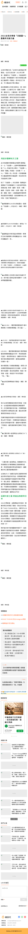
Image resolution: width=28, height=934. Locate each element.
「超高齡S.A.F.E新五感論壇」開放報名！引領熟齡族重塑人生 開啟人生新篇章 (19, 811)
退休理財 (5, 6)
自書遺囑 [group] (17, 12)
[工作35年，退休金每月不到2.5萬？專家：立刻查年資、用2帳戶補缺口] (6, 866)
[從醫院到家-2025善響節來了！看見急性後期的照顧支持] (6, 784)
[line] (22, 916)
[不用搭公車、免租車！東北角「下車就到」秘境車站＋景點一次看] (6, 838)
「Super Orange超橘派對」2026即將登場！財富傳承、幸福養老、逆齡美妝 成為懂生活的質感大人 (19, 755)
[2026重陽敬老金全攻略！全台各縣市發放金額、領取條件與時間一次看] (6, 829)
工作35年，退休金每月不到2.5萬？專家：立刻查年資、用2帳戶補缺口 (19, 866)
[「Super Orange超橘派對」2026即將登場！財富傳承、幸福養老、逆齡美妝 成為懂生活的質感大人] (6, 756)
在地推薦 (20, 6)
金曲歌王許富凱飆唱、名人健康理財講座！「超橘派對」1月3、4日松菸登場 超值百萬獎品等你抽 (19, 746)
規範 (2, 899)
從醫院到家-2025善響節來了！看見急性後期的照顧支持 (19, 783)
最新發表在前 (22, 906)
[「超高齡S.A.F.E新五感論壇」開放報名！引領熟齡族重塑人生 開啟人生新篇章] (6, 812)
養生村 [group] (3, 12)
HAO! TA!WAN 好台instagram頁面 (14, 619)
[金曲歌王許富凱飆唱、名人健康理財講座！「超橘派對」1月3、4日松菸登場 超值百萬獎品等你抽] (6, 747)
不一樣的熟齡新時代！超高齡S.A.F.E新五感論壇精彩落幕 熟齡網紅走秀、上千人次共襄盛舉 (19, 802)
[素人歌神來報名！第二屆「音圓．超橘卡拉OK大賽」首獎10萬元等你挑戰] (6, 775)
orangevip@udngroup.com (14, 920)
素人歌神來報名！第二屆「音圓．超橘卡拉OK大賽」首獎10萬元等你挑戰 (19, 774)
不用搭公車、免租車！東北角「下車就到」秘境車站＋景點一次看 (19, 838)
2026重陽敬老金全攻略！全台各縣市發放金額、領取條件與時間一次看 (19, 829)
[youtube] (25, 916)
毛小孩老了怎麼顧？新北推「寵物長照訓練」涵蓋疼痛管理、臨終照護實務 (19, 857)
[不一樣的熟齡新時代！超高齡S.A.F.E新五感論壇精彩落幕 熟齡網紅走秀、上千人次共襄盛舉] (6, 803)
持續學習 (13, 6)
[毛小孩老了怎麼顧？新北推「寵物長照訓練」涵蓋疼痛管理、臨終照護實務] (6, 857)
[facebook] (19, 916)
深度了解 (20, 731)
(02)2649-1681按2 (11, 923)
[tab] (11, 736)
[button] (25, 2)
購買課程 (18, 2)
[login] (22, 2)
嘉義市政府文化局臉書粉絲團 (13, 615)
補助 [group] (23, 12)
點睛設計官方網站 (8, 623)
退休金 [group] (10, 12)
